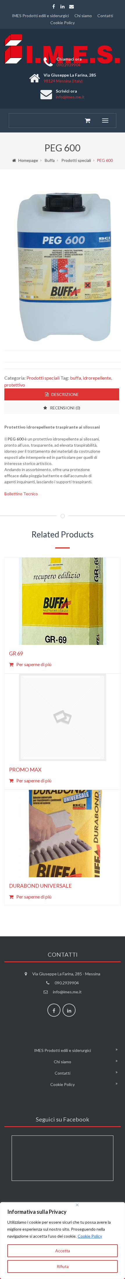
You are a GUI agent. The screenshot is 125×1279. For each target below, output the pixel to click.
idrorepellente (97, 378)
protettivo (14, 385)
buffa (75, 378)
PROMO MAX (25, 769)
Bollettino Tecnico (21, 493)
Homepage (28, 160)
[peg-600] (62, 263)
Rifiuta (63, 1266)
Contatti (105, 15)
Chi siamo (83, 15)
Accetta (62, 1250)
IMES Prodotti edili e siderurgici (40, 15)
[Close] (99, 1205)
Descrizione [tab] (65, 394)
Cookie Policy (90, 1236)
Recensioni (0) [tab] (65, 407)
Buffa (50, 160)
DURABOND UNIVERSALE (40, 885)
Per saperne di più (33, 664)
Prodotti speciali (76, 160)
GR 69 (16, 653)
